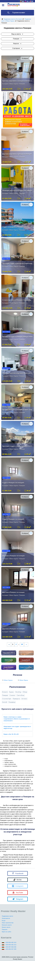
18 (22, 644)
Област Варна (23, 680)
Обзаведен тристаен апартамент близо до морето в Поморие (17, 373)
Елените (5, 692)
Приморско (16, 698)
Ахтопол (24, 698)
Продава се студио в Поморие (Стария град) (17, 409)
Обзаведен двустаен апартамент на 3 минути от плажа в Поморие (17, 190)
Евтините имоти (7, 925)
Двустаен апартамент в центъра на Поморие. (17, 154)
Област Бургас (8, 680)
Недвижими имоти (7, 916)
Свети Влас (20, 695)
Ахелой (4, 702)
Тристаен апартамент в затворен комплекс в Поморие (17, 81)
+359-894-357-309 (10, 949)
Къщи (3, 920)
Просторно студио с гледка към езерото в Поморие (17, 446)
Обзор (25, 692)
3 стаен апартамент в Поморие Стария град (16, 300)
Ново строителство (7, 922)
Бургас (11, 692)
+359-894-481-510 (10, 942)
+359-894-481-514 (10, 944)
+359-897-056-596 (10, 947)
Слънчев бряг (6, 698)
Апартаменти (6, 918)
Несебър (18, 692)
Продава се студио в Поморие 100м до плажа (17, 336)
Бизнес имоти (6, 927)
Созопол (12, 695)
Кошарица (12, 702)
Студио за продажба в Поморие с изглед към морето (17, 227)
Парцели (4, 929)
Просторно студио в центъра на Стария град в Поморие (17, 263)
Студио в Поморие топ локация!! (13, 482)
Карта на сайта (6, 931)
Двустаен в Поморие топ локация (13, 555)
